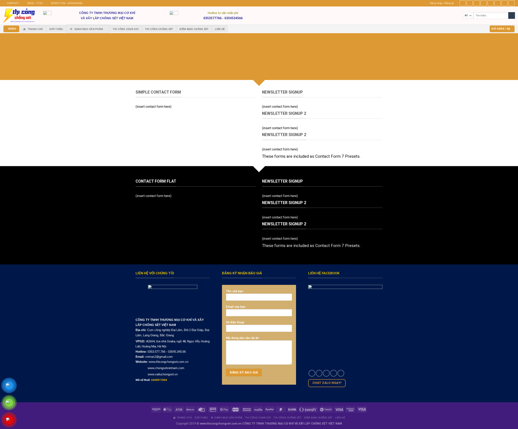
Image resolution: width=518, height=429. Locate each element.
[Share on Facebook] (312, 373)
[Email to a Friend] (326, 373)
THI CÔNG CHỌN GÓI (126, 29)
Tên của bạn (234, 291)
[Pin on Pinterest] (333, 373)
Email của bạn (235, 306)
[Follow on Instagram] (470, 3)
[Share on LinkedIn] (341, 373)
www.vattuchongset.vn (163, 374)
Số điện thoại (235, 322)
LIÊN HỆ (220, 29)
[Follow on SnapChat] (483, 3)
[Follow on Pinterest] (504, 3)
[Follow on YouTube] (511, 3)
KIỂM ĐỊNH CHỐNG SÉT (193, 29)
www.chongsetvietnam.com (165, 368)
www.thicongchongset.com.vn (168, 361)
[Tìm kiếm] (511, 15)
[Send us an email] (497, 3)
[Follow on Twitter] (490, 3)
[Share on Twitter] (319, 373)
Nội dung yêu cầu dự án (242, 338)
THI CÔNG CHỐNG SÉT (159, 29)
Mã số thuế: (151, 379)
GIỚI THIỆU (56, 29)
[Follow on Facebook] (463, 3)
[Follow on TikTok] (476, 3)
